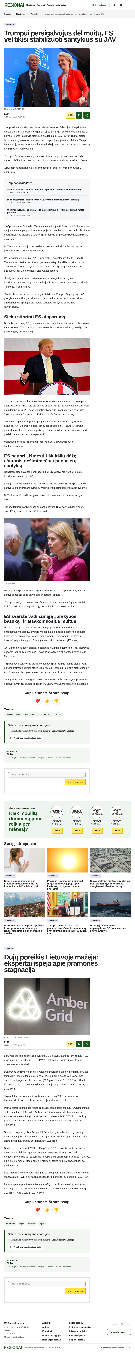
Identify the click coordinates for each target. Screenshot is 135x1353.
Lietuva (9, 949)
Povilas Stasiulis (23, 193)
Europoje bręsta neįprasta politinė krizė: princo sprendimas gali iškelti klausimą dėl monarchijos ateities (24, 929)
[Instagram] (121, 1324)
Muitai (58, 715)
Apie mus (47, 1323)
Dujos (21, 1224)
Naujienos (30, 5)
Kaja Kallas (47, 715)
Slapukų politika (77, 1340)
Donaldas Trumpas (13, 715)
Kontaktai (47, 1331)
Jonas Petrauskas (23, 203)
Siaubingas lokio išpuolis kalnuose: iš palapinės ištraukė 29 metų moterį (44, 189)
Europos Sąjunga (31, 715)
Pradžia (7, 14)
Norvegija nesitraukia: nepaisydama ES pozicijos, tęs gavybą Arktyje (108, 928)
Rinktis (57, 831)
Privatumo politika (78, 1331)
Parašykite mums (117, 1332)
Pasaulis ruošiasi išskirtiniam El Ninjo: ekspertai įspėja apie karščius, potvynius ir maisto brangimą (66, 885)
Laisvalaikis (61, 5)
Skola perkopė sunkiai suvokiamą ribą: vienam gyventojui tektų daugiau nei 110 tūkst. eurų (110, 884)
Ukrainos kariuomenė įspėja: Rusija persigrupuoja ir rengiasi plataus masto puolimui (45, 211)
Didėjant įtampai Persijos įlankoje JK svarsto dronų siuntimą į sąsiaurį (43, 199)
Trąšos (42, 1224)
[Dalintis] (86, 115)
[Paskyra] (121, 5)
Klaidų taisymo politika (80, 1327)
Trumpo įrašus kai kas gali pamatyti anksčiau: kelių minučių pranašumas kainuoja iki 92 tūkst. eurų (67, 929)
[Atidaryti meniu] (128, 5)
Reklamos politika (77, 1335)
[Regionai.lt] (14, 5)
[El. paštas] (128, 1324)
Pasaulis (50, 5)
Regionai (41, 5)
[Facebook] (115, 1324)
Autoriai (46, 1327)
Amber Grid (10, 1224)
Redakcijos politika (51, 1340)
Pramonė (31, 1224)
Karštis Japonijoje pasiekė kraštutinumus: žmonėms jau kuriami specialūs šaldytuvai (21, 884)
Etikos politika (76, 1323)
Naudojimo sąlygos (51, 1335)
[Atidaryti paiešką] (114, 5)
